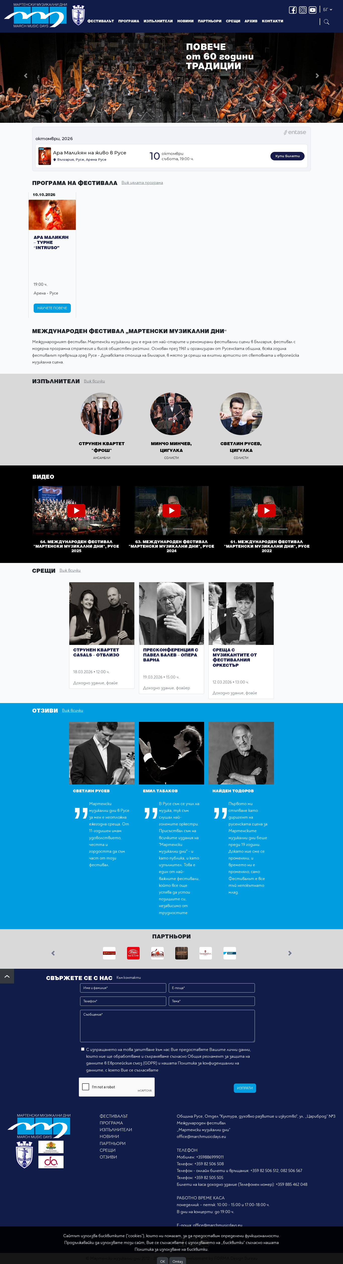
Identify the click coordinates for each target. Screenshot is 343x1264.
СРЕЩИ (108, 1150)
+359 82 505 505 (208, 1177)
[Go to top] (7, 976)
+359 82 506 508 (209, 1163)
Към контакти (129, 977)
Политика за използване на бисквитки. (171, 1249)
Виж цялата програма (142, 182)
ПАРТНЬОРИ (113, 1143)
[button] (25, 76)
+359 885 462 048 (291, 1184)
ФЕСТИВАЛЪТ (114, 1116)
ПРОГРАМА (111, 1123)
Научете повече (52, 308)
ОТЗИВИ (108, 1157)
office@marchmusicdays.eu (201, 1136)
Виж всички (94, 381)
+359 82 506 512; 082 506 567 (276, 1170)
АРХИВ (251, 21)
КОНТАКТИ (272, 21)
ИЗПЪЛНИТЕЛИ (158, 21)
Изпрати (245, 1088)
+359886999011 (210, 1157)
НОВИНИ (109, 1136)
